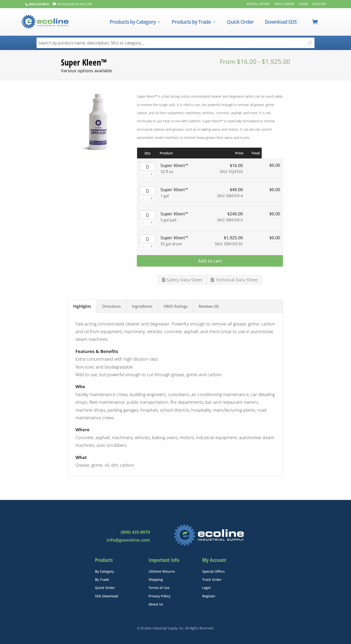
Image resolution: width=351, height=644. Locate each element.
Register (319, 4)
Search (310, 43)
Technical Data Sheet (236, 280)
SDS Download (106, 596)
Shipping (156, 579)
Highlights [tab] (82, 306)
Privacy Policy (159, 596)
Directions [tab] (111, 306)
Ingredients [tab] (142, 306)
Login (303, 4)
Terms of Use (159, 587)
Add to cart (210, 261)
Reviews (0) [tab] (209, 306)
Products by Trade (191, 22)
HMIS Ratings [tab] (176, 306)
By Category (104, 571)
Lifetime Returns (162, 571)
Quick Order (240, 22)
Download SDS (281, 22)
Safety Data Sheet (183, 280)
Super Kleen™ (174, 165)
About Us (156, 604)
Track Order (284, 4)
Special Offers (258, 4)
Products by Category (133, 22)
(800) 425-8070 (135, 532)
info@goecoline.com (128, 540)
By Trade (102, 579)
